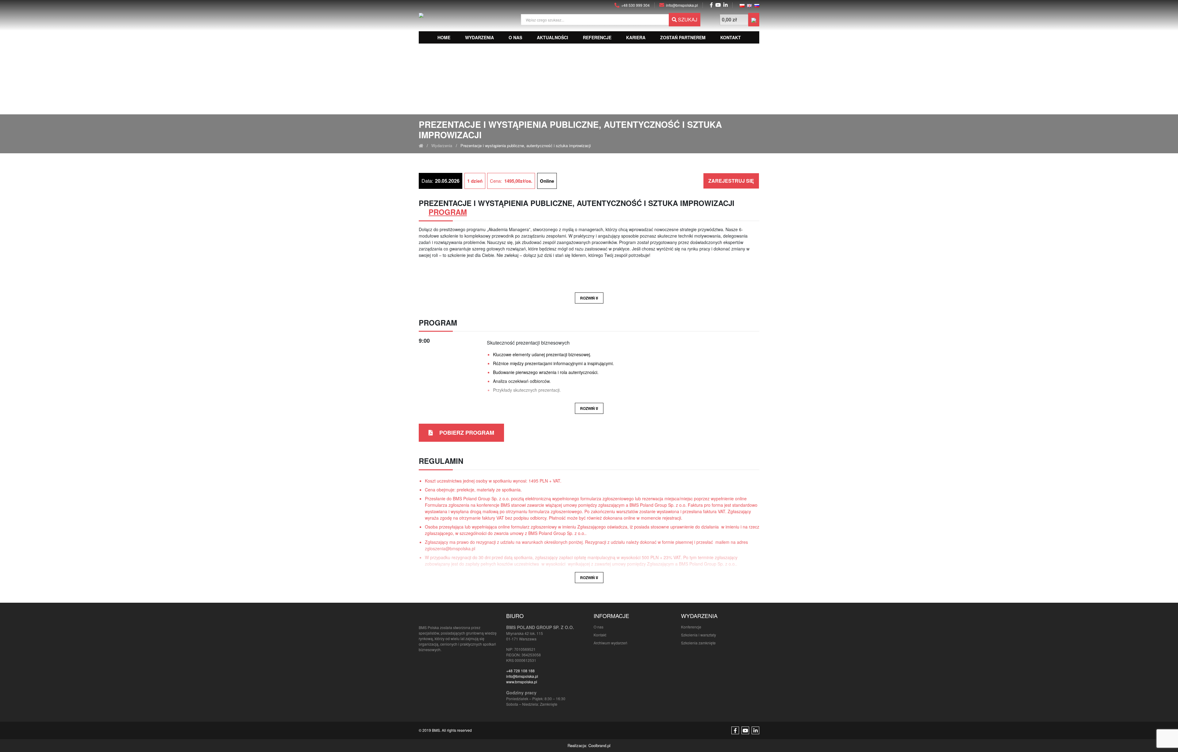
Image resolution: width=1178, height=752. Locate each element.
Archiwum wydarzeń (610, 642)
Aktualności (552, 37)
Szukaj (687, 19)
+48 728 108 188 (520, 670)
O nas (515, 37)
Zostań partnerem (683, 37)
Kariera (635, 37)
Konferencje (691, 626)
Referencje (597, 37)
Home (443, 37)
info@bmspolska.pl (522, 676)
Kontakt (730, 37)
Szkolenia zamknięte (698, 642)
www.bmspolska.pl (521, 681)
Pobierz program (466, 433)
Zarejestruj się (731, 180)
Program (448, 212)
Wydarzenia (479, 37)
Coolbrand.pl (599, 745)
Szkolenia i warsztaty (698, 634)
